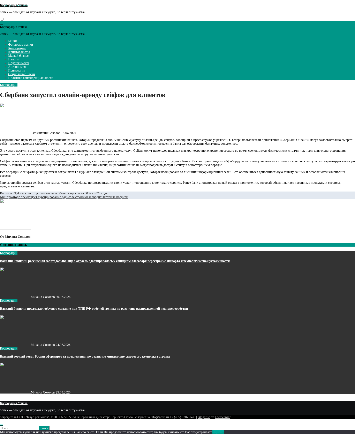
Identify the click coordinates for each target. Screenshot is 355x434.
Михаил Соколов (48, 133)
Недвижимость (18, 63)
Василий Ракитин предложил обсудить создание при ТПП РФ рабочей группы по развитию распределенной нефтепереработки (94, 308)
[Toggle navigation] (1, 24)
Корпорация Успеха (14, 5)
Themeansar (222, 417)
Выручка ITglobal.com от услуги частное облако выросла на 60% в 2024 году (54, 193)
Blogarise (204, 417)
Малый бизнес (18, 55)
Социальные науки (21, 74)
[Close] (1, 425)
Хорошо (218, 432)
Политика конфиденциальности (30, 78)
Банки (12, 41)
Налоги (13, 59)
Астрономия (17, 66)
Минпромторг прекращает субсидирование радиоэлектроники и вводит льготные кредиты (64, 197)
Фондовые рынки (20, 44)
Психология (16, 70)
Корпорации (17, 48)
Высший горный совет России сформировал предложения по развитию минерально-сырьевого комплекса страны (85, 356)
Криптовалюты (19, 52)
